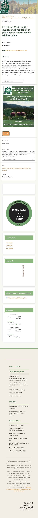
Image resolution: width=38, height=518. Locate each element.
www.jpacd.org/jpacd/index (15, 395)
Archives (10, 16)
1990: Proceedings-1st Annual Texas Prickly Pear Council (17, 18)
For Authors (9, 245)
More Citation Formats (10, 159)
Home (3, 16)
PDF (6, 133)
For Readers (9, 243)
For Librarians (9, 248)
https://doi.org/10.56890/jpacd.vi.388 (16, 50)
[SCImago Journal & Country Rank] (16, 298)
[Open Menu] (2, 2)
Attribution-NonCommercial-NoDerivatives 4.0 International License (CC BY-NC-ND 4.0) (19, 489)
